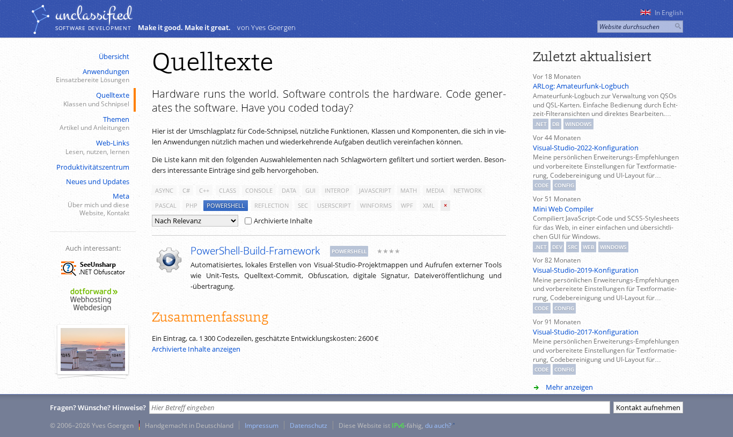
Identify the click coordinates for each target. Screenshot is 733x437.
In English (669, 12)
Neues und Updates (97, 181)
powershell (226, 205)
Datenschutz (308, 425)
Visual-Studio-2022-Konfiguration (586, 147)
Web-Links (97, 147)
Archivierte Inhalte (283, 220)
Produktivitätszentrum (92, 167)
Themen (94, 123)
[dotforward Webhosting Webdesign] (93, 312)
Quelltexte (96, 99)
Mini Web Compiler (563, 209)
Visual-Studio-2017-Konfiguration (586, 332)
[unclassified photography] (93, 368)
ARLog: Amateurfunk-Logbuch (581, 86)
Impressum (261, 425)
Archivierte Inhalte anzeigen (196, 349)
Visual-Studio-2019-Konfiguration (586, 270)
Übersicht (114, 56)
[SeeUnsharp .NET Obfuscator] (92, 277)
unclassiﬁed (93, 14)
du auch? (438, 425)
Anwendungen (92, 75)
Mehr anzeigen (569, 387)
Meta (98, 204)
